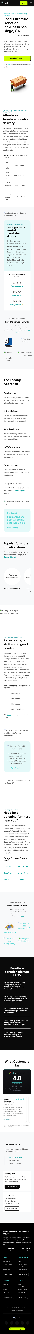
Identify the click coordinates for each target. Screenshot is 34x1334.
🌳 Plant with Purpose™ (17, 1329)
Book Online (22, 1297)
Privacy (13, 1310)
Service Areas (8, 1274)
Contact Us (6, 1292)
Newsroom (6, 1287)
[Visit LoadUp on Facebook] (6, 1323)
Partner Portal (23, 1274)
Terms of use (19, 1310)
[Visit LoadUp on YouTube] (22, 1323)
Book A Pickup (13, 527)
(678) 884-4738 (12, 1208)
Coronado (8, 866)
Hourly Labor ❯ (10, 944)
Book (23, 3)
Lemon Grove (23, 873)
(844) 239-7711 (10, 1250)
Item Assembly (7, 1267)
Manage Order (8, 1297)
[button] (17, 986)
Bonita (6, 879)
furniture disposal (18, 490)
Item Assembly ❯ (24, 928)
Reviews (5, 1289)
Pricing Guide (21, 1287)
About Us (5, 1284)
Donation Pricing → (17, 58)
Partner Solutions (22, 1267)
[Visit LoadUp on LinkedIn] (27, 1323)
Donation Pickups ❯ (12, 588)
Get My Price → (12, 1186)
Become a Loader (22, 1264)
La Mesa (21, 879)
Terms (9, 64)
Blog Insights (21, 1292)
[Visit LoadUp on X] (17, 1323)
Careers (20, 1261)
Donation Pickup (7, 1264)
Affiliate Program (22, 1269)
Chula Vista (8, 873)
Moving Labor (6, 1269)
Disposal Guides (22, 1289)
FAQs (19, 1284)
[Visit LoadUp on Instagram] (11, 1323)
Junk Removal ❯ (10, 932)
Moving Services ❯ (24, 942)
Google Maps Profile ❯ (16, 1157)
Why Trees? (16, 768)
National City (23, 866)
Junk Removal (6, 1261)
